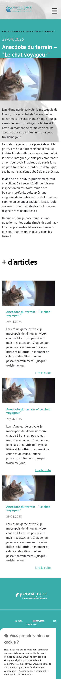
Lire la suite (43, 373)
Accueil (19, 621)
